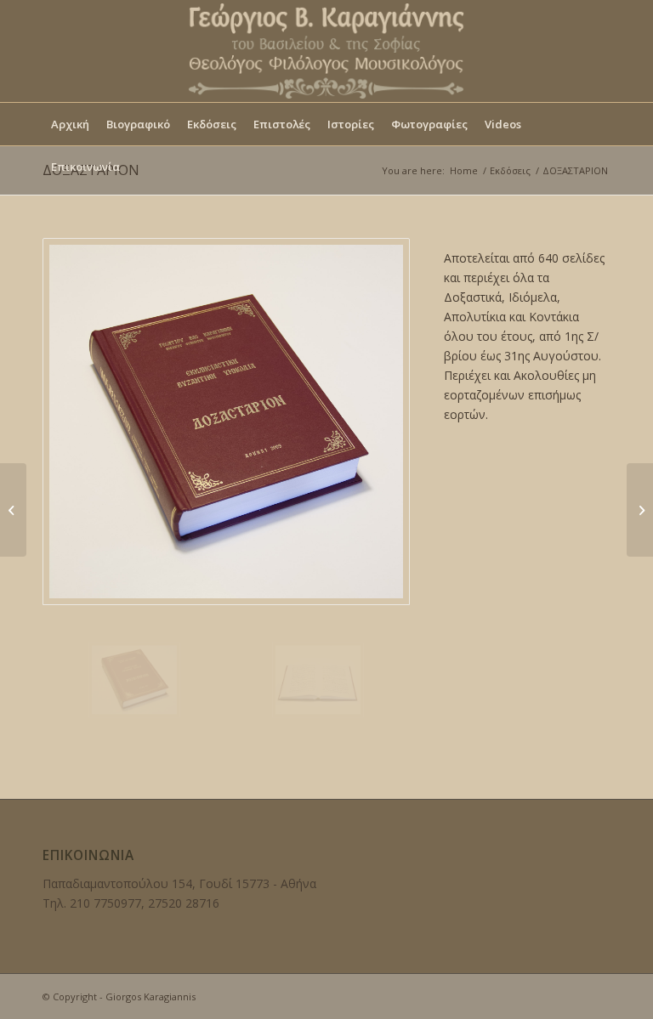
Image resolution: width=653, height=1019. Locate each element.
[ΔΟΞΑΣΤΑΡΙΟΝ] (226, 421)
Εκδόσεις (510, 170)
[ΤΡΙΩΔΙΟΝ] (13, 510)
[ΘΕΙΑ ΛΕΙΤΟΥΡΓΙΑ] (640, 510)
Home (464, 170)
